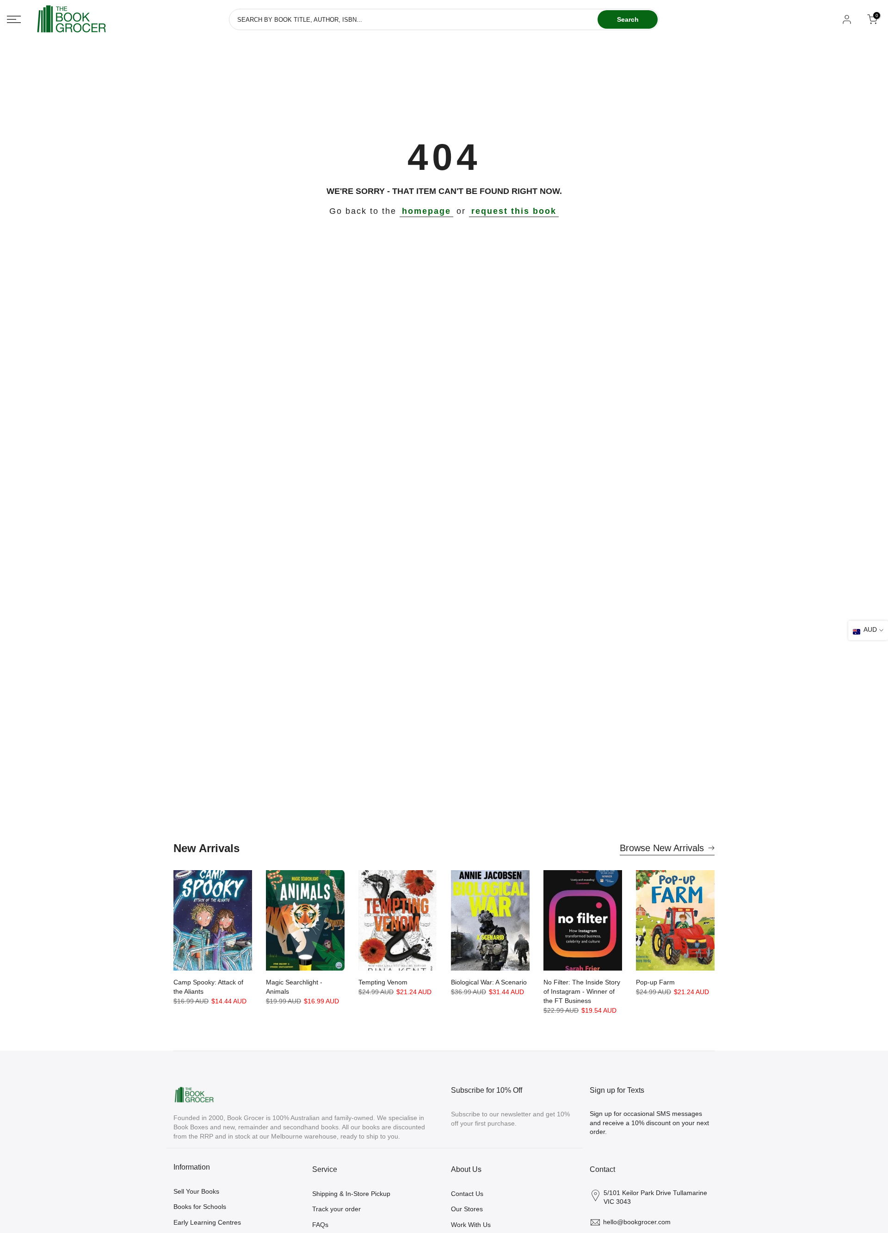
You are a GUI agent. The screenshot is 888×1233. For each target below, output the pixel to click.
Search (628, 19)
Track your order (336, 1209)
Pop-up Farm (655, 982)
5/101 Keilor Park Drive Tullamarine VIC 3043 (655, 1197)
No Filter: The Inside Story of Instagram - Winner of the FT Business (581, 991)
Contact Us (467, 1193)
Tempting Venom (382, 982)
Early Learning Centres (207, 1222)
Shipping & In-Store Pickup (351, 1193)
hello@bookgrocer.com (637, 1222)
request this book (513, 211)
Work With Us (471, 1224)
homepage (426, 211)
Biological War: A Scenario (489, 982)
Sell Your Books (196, 1191)
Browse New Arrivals (662, 848)
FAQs (320, 1224)
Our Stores (467, 1209)
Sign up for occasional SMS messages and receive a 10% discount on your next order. (649, 1122)
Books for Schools (199, 1206)
